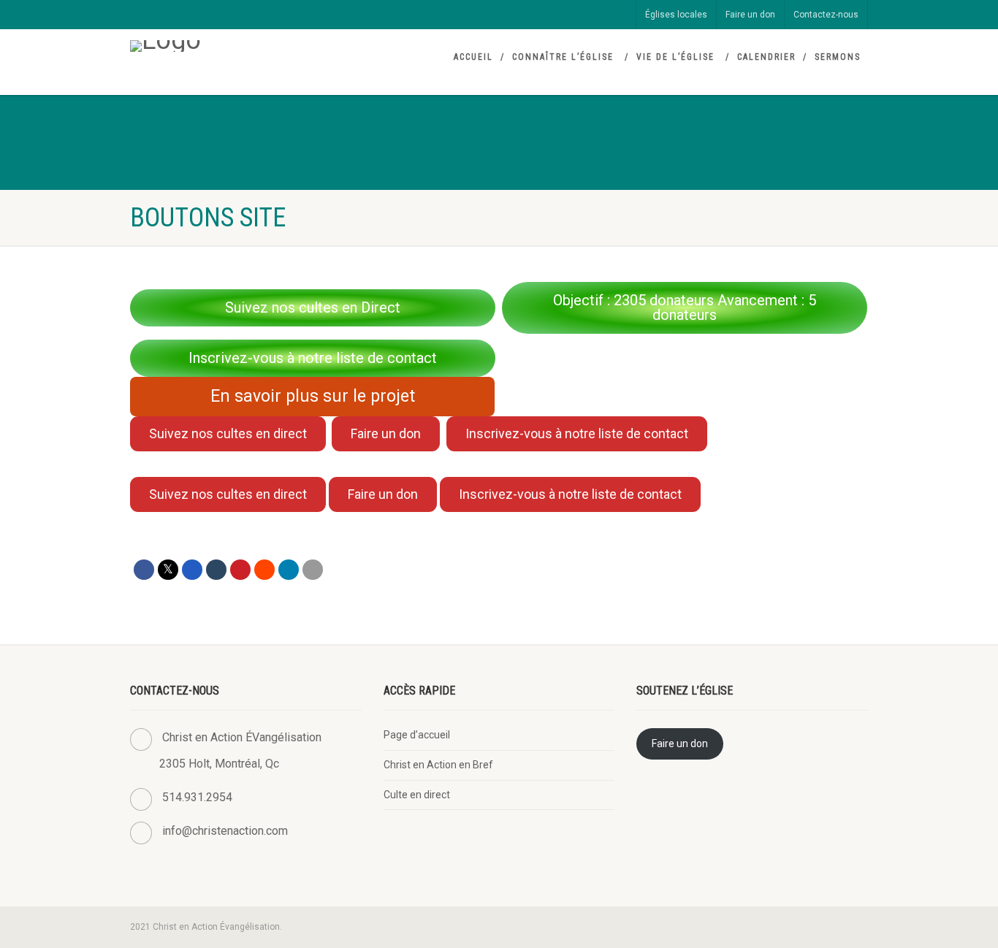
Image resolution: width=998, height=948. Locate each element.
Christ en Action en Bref (438, 765)
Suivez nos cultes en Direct (312, 307)
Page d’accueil (417, 735)
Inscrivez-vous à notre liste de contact (312, 358)
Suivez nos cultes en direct (228, 433)
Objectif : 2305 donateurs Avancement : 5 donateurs (684, 307)
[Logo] (246, 46)
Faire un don (750, 14)
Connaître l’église (563, 57)
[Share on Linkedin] (288, 569)
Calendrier (766, 57)
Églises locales (676, 14)
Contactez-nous (825, 14)
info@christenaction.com (225, 831)
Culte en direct (417, 794)
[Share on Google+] (192, 569)
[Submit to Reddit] (264, 569)
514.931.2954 (197, 797)
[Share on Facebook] (144, 569)
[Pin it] (240, 569)
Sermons (838, 57)
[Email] (312, 569)
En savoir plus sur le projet (312, 396)
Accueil (473, 57)
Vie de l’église (675, 57)
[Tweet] (168, 569)
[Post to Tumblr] (216, 569)
